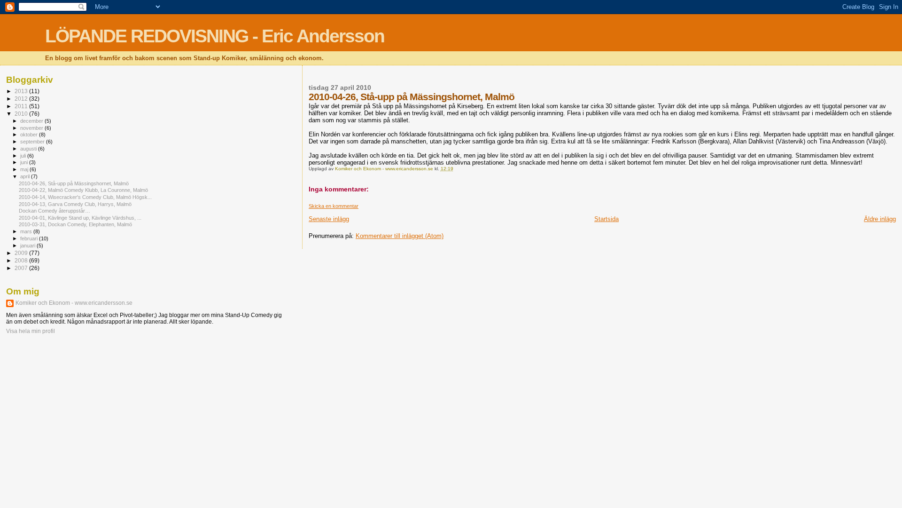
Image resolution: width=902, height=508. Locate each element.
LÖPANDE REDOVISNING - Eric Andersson (214, 36)
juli (23, 156)
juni (24, 162)
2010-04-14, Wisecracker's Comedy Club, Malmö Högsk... (85, 197)
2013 (22, 91)
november (32, 128)
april (25, 176)
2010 (22, 114)
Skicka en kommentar (333, 206)
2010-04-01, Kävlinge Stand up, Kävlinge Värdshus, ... (80, 218)
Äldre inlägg (880, 218)
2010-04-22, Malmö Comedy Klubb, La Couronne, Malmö (83, 190)
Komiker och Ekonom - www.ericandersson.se (74, 303)
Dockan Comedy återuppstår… (54, 211)
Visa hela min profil (30, 331)
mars (26, 231)
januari (28, 245)
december (32, 121)
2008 (22, 260)
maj (25, 169)
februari (29, 238)
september (33, 141)
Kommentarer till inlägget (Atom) (399, 235)
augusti (29, 148)
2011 (22, 106)
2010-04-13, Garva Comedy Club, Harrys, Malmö (75, 204)
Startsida (606, 218)
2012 (22, 98)
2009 (22, 253)
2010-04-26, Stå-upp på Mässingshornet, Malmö (74, 183)
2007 (22, 268)
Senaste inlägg (329, 218)
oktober (29, 134)
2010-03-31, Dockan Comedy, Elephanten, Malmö (75, 224)
